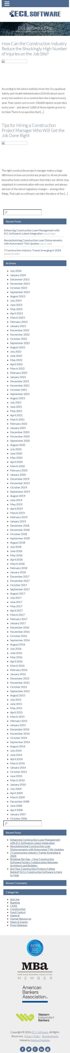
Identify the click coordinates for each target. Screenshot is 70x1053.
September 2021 (20, 393)
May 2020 (16, 457)
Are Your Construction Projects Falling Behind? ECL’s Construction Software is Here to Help (36, 872)
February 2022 (18, 372)
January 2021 (18, 427)
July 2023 (15, 300)
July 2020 (15, 449)
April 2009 (16, 793)
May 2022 (16, 360)
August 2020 (17, 444)
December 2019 (19, 478)
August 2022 (17, 347)
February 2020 (18, 470)
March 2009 (17, 797)
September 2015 (20, 691)
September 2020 (20, 440)
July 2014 (15, 750)
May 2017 (16, 606)
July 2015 (15, 699)
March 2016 (17, 665)
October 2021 (18, 389)
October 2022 (18, 338)
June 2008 (16, 805)
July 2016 (15, 648)
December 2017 (19, 576)
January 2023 (18, 326)
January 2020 (18, 474)
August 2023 (17, 296)
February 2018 (18, 568)
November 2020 (20, 436)
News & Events (19, 921)
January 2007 (18, 814)
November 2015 (20, 682)
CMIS (13, 905)
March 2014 (17, 763)
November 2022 (20, 334)
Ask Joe (14, 899)
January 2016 (18, 674)
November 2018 (20, 529)
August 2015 (17, 695)
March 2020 (17, 466)
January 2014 (18, 767)
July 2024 (15, 270)
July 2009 (15, 788)
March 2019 (17, 512)
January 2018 (18, 572)
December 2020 (19, 432)
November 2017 (20, 580)
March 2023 (17, 317)
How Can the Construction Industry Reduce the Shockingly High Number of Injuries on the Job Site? (34, 48)
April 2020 (16, 461)
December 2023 (19, 279)
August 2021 (17, 398)
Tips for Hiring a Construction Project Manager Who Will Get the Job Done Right (33, 130)
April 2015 (16, 712)
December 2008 (19, 801)
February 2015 (18, 720)
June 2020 (16, 453)
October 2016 (18, 635)
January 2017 (18, 623)
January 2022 (18, 377)
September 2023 (20, 292)
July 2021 (15, 402)
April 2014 (16, 759)
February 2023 (18, 321)
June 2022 (16, 355)
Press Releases (18, 925)
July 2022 (15, 351)
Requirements (50, 1036)
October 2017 (18, 585)
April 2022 (16, 364)
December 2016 (19, 627)
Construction (17, 909)
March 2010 (17, 780)
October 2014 (18, 737)
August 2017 (17, 593)
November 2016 (20, 631)
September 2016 (20, 640)
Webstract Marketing (40, 1040)
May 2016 (16, 657)
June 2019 (16, 500)
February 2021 (18, 423)
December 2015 (19, 678)
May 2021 (16, 410)
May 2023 (16, 309)
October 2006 (18, 818)
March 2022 (17, 368)
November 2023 (20, 283)
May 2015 (16, 708)
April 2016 (16, 661)
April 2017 (16, 610)
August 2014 (17, 746)
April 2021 (16, 415)
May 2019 (16, 504)
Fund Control (17, 912)
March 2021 (17, 419)
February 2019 (18, 517)
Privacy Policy (32, 1036)
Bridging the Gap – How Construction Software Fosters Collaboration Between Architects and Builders (34, 862)
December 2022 (19, 330)
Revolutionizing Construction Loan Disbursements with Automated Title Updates (33, 242)
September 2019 (20, 491)
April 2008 (16, 810)
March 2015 (17, 716)
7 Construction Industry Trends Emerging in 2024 (32, 250)
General (14, 915)
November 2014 (20, 733)
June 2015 (16, 703)
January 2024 (18, 275)
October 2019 (18, 487)
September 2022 (20, 343)
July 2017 (15, 597)
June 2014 (16, 754)
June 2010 (16, 776)
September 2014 (20, 742)
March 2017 (17, 614)
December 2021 (19, 381)
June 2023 (16, 304)
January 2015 (18, 725)
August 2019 (17, 495)
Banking (15, 902)
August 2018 (17, 542)
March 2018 (17, 563)
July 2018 (15, 546)
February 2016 (18, 669)
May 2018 (16, 555)
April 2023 (16, 313)
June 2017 (16, 602)
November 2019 (20, 483)
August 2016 (17, 644)
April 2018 (16, 559)
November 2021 (20, 385)
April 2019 (16, 508)
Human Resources (20, 918)
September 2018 (20, 538)
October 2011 (18, 771)
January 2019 (18, 521)
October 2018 (18, 534)
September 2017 (20, 589)
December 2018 (19, 525)
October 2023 (18, 287)
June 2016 (16, 652)
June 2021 (16, 406)
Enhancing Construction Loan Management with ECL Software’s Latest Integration (31, 232)
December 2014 (19, 729)
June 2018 (16, 551)
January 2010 (18, 784)
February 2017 (18, 618)
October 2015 (18, 686)
